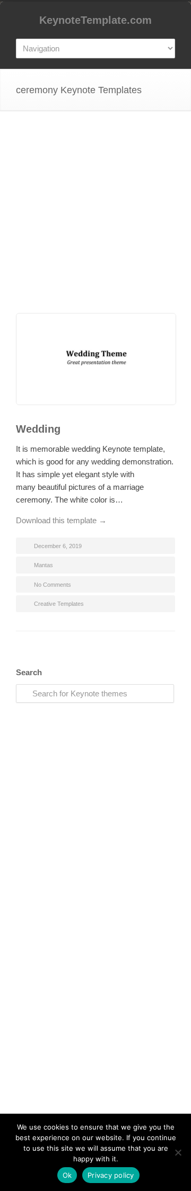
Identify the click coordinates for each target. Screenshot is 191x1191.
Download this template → (61, 520)
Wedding (38, 429)
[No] (177, 1152)
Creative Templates (59, 604)
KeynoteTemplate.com (95, 20)
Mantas (43, 565)
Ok (67, 1175)
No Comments (52, 584)
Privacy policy (111, 1175)
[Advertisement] (95, 222)
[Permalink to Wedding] (95, 361)
